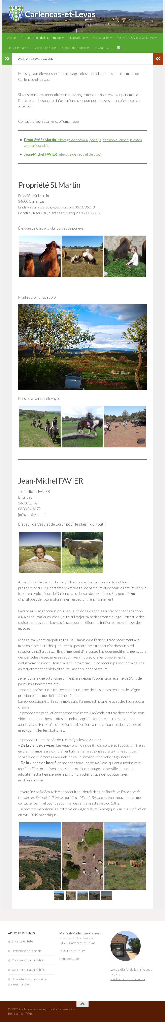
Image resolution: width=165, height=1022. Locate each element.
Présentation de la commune (41, 37)
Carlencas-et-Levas (60, 14)
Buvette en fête (22, 941)
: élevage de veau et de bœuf (63, 154)
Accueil (12, 37)
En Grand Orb (102, 47)
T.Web (29, 1013)
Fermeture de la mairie (27, 951)
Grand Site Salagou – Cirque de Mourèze (61, 47)
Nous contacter (69, 958)
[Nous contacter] (119, 48)
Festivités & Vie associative (135, 37)
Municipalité (100, 37)
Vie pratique (76, 37)
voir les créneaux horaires (127, 979)
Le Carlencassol (18, 47)
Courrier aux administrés (28, 960)
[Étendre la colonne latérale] (7, 59)
